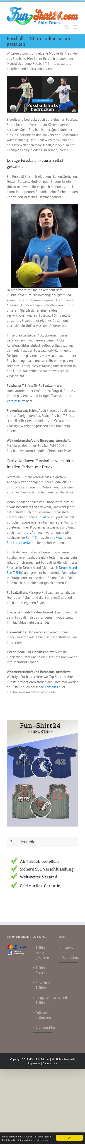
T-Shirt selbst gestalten (42, 952)
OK (69, 1137)
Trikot (42, 517)
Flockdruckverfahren (21, 543)
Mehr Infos (42, 1140)
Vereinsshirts (16, 401)
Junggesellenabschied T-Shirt (43, 1000)
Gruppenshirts (43, 1027)
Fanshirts (51, 687)
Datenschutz (69, 957)
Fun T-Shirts (34, 537)
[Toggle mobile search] (66, 27)
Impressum (69, 947)
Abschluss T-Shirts (43, 985)
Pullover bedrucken (43, 1015)
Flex (59, 537)
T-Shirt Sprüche (41, 970)
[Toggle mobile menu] (75, 27)
